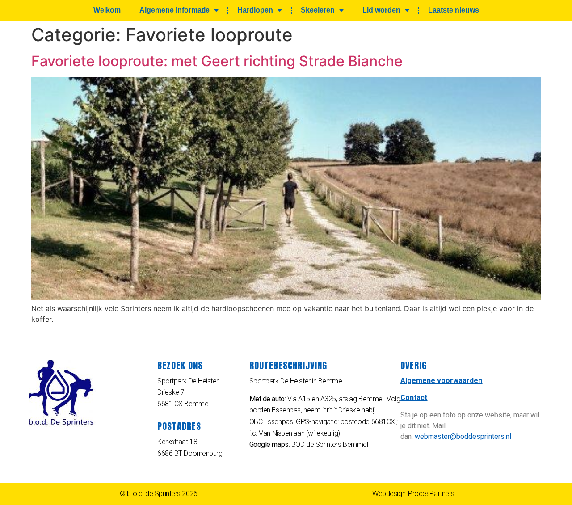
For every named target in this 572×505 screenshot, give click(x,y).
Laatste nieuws (453, 10)
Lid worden (381, 10)
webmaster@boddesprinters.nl (463, 436)
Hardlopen (255, 10)
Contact (413, 397)
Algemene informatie (174, 10)
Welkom (107, 10)
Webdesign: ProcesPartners (413, 493)
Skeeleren (318, 10)
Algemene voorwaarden (441, 380)
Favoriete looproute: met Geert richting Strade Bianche (217, 61)
